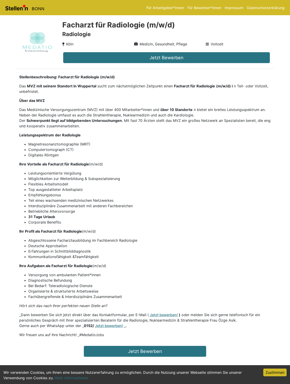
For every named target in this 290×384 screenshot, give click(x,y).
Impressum (234, 7)
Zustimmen (275, 372)
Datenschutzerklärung (266, 7)
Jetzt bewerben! (164, 315)
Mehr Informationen (71, 378)
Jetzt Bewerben (167, 57)
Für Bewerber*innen (204, 7)
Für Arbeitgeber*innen (165, 7)
